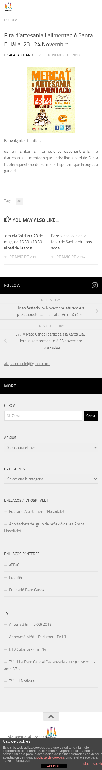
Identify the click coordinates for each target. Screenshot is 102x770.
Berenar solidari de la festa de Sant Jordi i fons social (71, 242)
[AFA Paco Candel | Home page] (10, 6)
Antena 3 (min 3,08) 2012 (30, 624)
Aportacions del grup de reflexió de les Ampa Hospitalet (44, 527)
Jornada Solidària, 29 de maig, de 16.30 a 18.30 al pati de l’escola (23, 242)
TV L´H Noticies (22, 681)
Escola (10, 20)
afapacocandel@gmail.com (27, 363)
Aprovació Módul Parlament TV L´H (38, 636)
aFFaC (14, 565)
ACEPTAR (54, 766)
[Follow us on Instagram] (94, 285)
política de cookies (50, 757)
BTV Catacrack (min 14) (28, 649)
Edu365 (15, 577)
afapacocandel (22, 55)
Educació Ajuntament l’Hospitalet (36, 511)
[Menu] (95, 7)
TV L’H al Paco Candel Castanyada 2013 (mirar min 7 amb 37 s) (49, 665)
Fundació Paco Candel (27, 590)
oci (19, 201)
